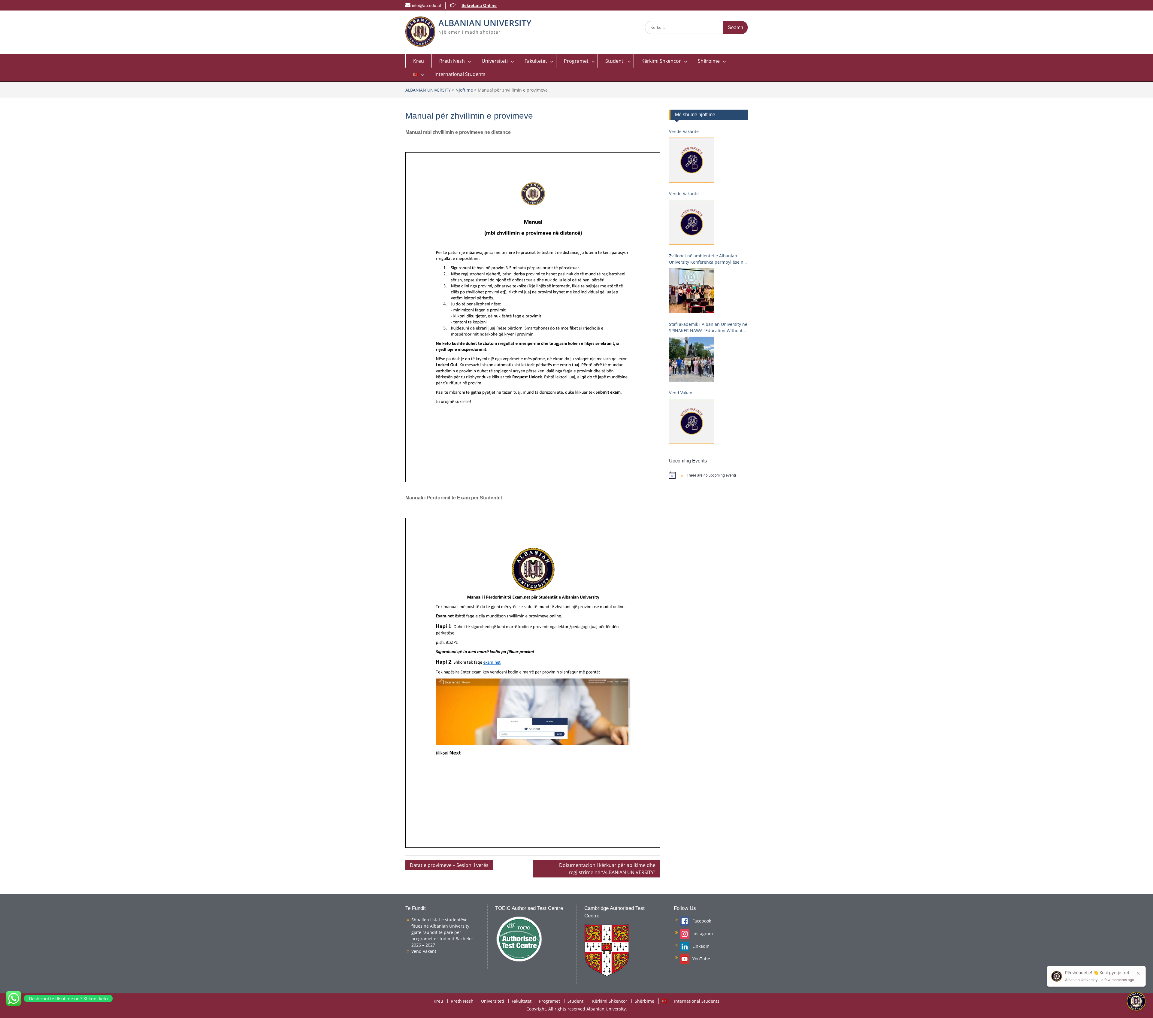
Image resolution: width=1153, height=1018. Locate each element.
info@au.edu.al (426, 5)
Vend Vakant (681, 392)
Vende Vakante (684, 131)
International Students (460, 74)
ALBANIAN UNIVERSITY (484, 23)
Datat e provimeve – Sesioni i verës (449, 865)
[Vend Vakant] (691, 421)
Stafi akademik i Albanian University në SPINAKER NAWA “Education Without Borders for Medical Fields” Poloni (708, 327)
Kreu (418, 61)
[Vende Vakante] (691, 160)
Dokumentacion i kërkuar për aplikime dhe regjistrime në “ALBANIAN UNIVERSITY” (607, 869)
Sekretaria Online (479, 5)
